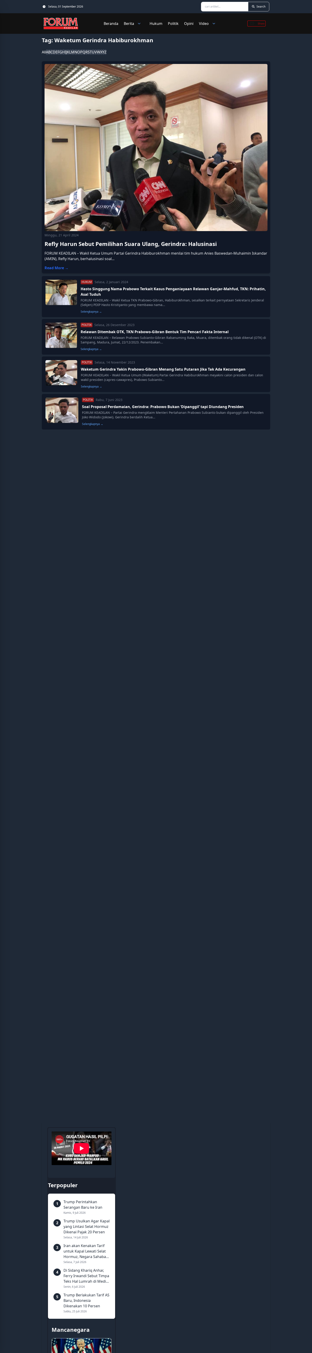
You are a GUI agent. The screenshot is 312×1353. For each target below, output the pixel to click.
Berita (129, 23)
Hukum (156, 23)
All (44, 52)
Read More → (57, 267)
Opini (188, 23)
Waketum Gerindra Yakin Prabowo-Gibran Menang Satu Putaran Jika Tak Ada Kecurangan (163, 369)
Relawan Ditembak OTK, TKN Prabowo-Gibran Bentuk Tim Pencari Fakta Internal (155, 331)
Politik (173, 23)
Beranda (111, 23)
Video (204, 23)
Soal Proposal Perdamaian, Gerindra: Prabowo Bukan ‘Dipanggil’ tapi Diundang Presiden (163, 406)
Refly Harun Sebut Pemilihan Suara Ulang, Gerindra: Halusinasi (131, 244)
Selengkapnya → (91, 312)
